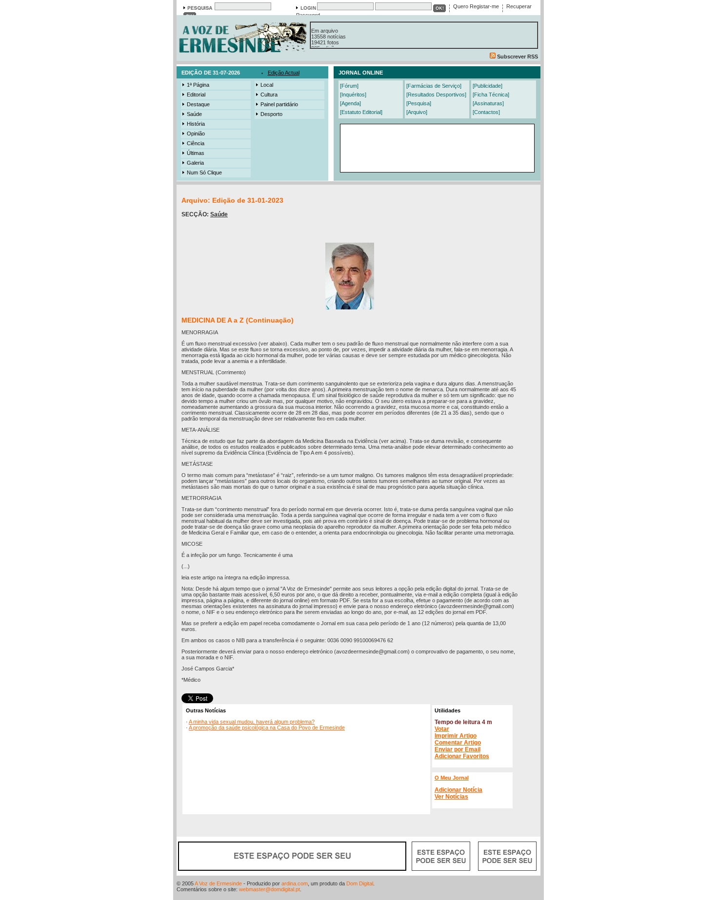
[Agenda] (350, 103)
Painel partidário (279, 104)
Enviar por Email (457, 749)
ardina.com (294, 883)
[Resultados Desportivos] (436, 94)
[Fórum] (349, 86)
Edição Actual (283, 73)
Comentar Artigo (458, 742)
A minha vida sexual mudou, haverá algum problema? (252, 722)
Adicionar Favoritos (462, 756)
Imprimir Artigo (456, 735)
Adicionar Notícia (458, 789)
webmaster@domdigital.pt (269, 889)
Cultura (269, 94)
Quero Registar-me (476, 6)
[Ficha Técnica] (491, 94)
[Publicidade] (487, 86)
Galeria (195, 163)
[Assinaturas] (488, 103)
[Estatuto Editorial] (361, 112)
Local (266, 85)
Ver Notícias (451, 796)
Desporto (271, 114)
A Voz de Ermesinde (218, 883)
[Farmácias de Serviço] (433, 86)
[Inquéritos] (353, 94)
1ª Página (198, 85)
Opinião (196, 133)
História (196, 124)
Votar (442, 729)
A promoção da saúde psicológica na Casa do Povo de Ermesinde (267, 727)
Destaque (198, 104)
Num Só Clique (204, 172)
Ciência (195, 143)
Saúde (194, 114)
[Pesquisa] (418, 103)
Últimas (195, 153)
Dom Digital (359, 883)
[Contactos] (486, 112)
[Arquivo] (416, 112)
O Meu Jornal (452, 778)
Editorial (196, 94)
